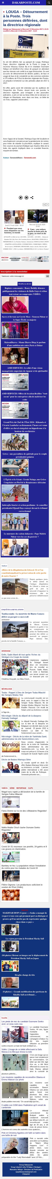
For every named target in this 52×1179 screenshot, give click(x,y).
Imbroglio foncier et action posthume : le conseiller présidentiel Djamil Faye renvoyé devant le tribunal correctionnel (25, 508)
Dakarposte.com (26, 2)
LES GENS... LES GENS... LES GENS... (31, 237)
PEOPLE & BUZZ (39, 242)
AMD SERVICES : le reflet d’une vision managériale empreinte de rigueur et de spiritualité (25, 369)
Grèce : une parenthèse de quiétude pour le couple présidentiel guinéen (25, 455)
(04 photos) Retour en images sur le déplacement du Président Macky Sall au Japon (25, 957)
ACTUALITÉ (7, 237)
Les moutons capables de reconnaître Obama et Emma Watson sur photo (23, 1078)
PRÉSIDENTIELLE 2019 (30, 249)
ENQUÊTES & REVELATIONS (13, 244)
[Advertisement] (23, 120)
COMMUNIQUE (37, 244)
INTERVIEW (17, 246)
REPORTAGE (21, 788)
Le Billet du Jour (15, 237)
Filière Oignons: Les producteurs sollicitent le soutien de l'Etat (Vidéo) (22, 886)
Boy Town (15, 239)
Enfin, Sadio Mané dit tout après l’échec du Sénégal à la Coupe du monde (21, 656)
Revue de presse (9, 246)
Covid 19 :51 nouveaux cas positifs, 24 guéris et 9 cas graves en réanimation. (24, 847)
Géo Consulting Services (25, 239)
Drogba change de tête (25, 974)
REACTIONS (35, 239)
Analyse (32, 246)
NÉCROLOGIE (25, 246)
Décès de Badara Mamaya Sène (16, 759)
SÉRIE (12, 788)
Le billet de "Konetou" (43, 249)
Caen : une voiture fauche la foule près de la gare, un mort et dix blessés (37, 231)
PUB (15, 249)
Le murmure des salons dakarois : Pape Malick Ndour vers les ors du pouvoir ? (25, 535)
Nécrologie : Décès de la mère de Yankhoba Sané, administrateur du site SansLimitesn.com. (24, 737)
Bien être (42, 246)
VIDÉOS (44, 244)
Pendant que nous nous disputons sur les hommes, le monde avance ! (14, 230)
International (30, 242)
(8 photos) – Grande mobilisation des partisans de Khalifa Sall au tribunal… (25, 993)
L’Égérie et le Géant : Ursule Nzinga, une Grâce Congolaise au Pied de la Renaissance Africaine (25, 481)
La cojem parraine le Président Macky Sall (25, 938)
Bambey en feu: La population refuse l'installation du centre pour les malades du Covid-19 (24, 867)
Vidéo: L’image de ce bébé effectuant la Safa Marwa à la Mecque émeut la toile (22, 1050)
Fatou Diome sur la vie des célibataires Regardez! (24, 811)
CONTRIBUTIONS (27, 244)
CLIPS (30, 788)
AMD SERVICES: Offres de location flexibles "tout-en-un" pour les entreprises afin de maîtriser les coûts (25, 396)
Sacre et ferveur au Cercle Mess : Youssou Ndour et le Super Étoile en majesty (25, 318)
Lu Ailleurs (20, 249)
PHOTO (47, 242)
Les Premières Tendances (20, 242)
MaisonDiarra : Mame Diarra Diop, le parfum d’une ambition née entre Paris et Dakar (24, 344)
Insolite (36, 246)
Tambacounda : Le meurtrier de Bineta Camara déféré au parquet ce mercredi (23, 615)
